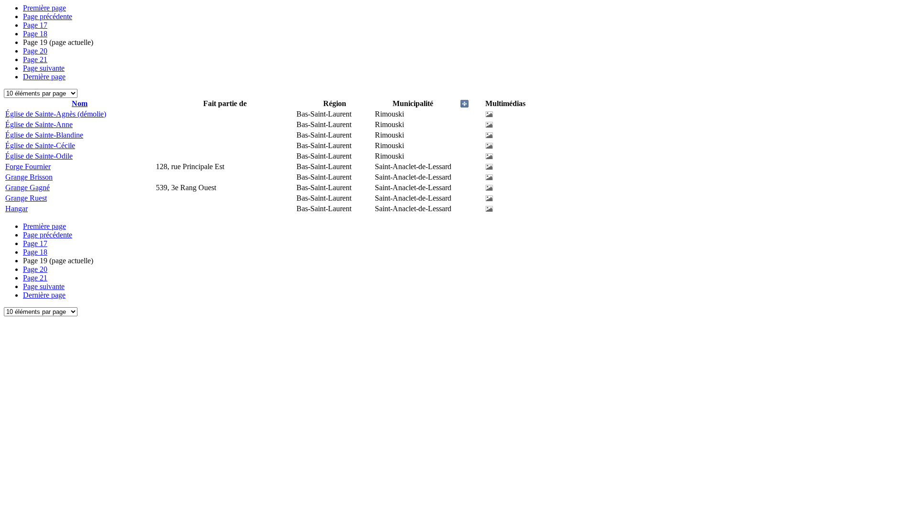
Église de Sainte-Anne (39, 124)
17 (35, 25)
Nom (79, 103)
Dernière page (44, 77)
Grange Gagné (27, 187)
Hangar (16, 208)
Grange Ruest (26, 198)
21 (35, 59)
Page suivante (44, 68)
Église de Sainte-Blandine (44, 135)
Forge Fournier (28, 166)
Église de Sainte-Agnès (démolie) (55, 114)
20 (35, 51)
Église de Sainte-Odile (39, 156)
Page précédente (47, 16)
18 (35, 34)
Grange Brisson (29, 177)
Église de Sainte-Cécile (40, 145)
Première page (44, 8)
